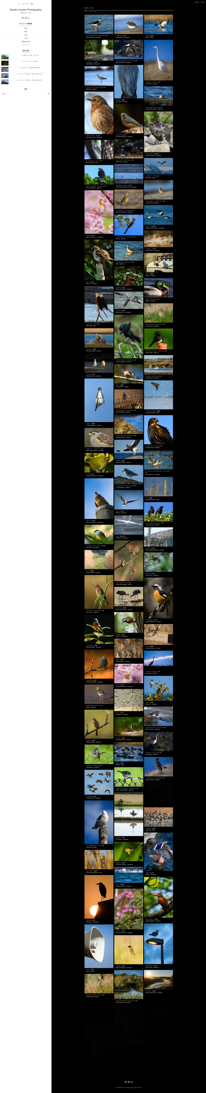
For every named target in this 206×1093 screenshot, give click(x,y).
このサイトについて (25, 3)
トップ (19, 3)
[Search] (48, 93)
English (197, 2)
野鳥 (25, 28)
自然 (25, 35)
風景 (25, 31)
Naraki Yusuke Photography (26, 9)
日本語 (203, 2)
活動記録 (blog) (25, 41)
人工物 (26, 38)
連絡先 (32, 3)
